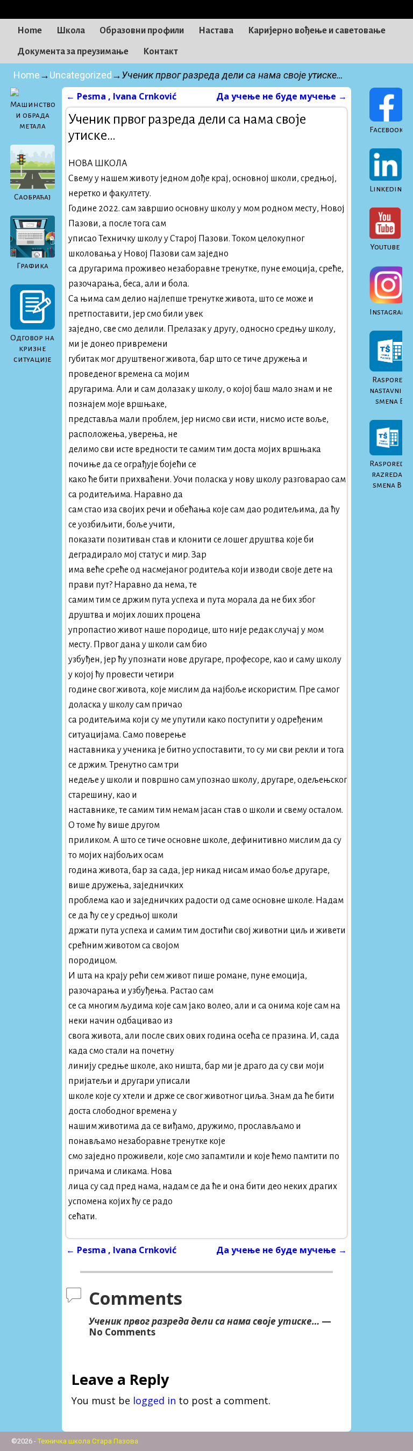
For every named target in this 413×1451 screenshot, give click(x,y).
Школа (70, 30)
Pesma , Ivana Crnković (121, 96)
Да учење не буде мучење (281, 96)
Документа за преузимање (73, 51)
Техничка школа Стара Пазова (88, 1441)
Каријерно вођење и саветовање (317, 30)
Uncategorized (80, 75)
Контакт (160, 51)
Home (29, 30)
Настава (215, 30)
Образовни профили (141, 30)
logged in (154, 1400)
